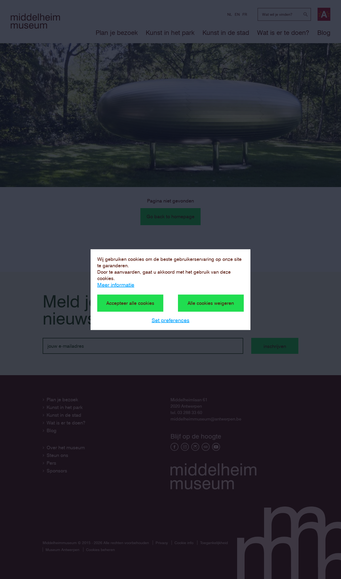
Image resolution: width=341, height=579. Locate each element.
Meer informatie (115, 284)
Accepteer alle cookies (130, 303)
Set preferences (170, 320)
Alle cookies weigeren (211, 303)
